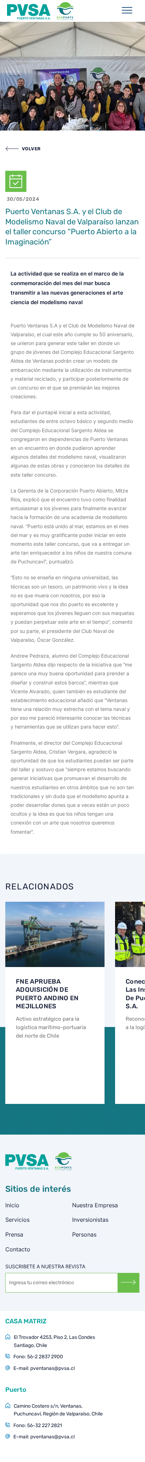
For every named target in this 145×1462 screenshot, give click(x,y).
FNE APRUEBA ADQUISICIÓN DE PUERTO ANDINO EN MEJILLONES (47, 994)
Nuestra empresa (95, 1205)
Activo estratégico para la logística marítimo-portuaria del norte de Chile (51, 1027)
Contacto (17, 1249)
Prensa (14, 1234)
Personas (84, 1234)
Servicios (17, 1219)
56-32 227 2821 (44, 1425)
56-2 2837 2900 (45, 1357)
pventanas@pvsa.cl (52, 1368)
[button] (23, 149)
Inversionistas (90, 1219)
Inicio (12, 1205)
